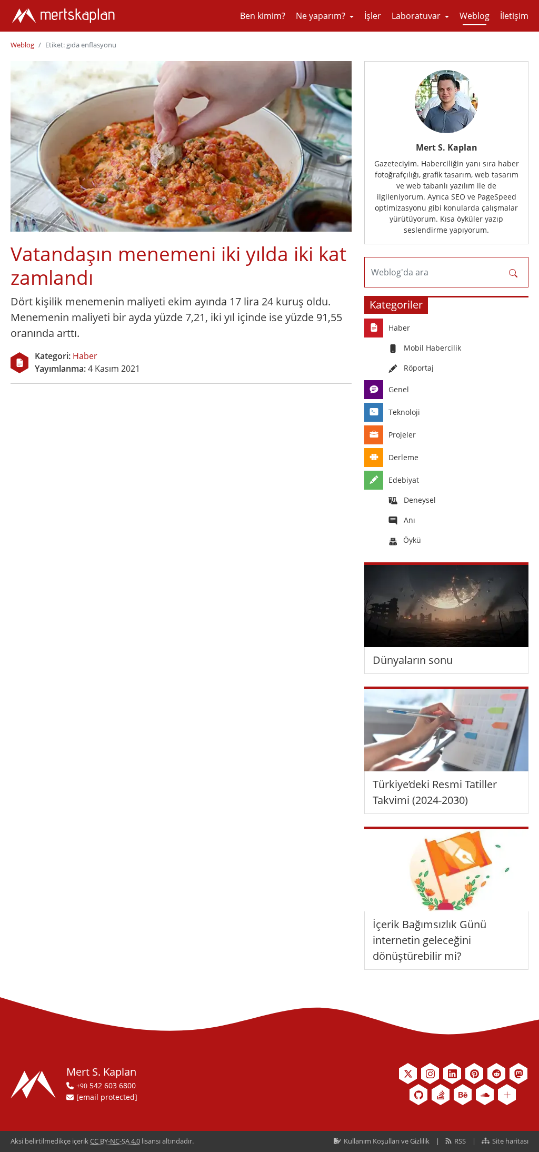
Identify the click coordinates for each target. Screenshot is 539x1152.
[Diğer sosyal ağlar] (507, 1094)
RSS (460, 1141)
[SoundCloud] (485, 1094)
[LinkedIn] (452, 1073)
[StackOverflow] (441, 1094)
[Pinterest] (474, 1073)
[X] (408, 1073)
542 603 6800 (106, 1085)
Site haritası (509, 1141)
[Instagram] (430, 1073)
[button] (325, 15)
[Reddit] (496, 1073)
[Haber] (19, 362)
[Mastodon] (518, 1073)
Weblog (22, 44)
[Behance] (463, 1094)
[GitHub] (418, 1094)
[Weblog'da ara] (513, 272)
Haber (85, 356)
